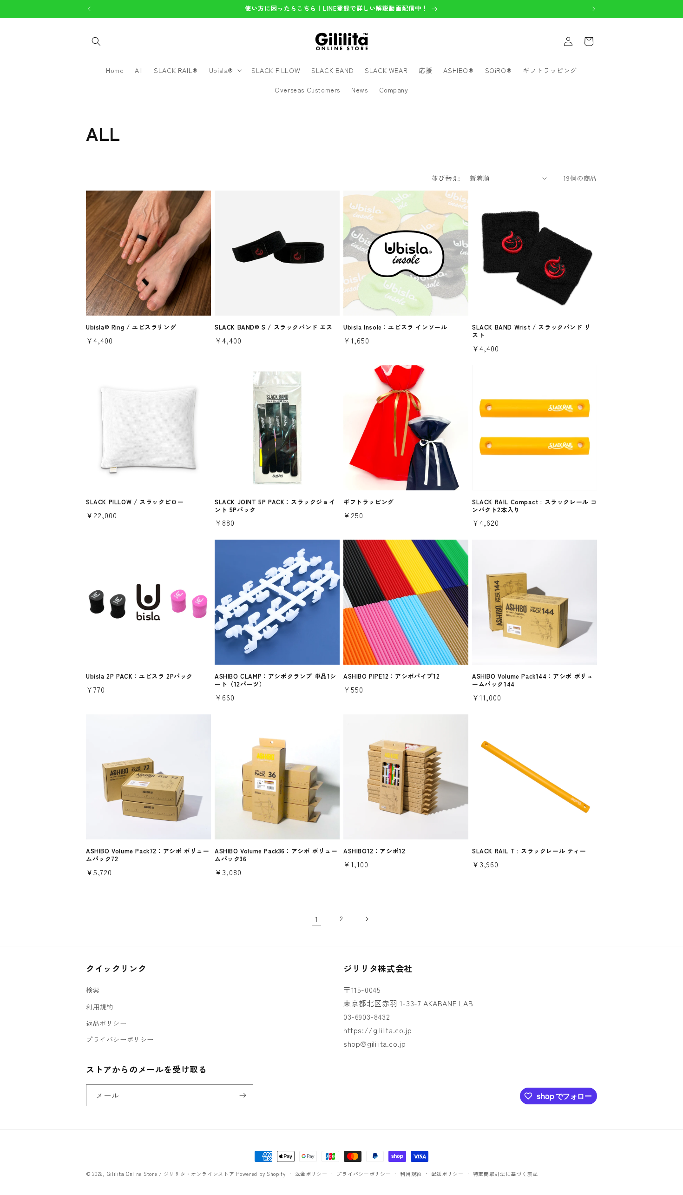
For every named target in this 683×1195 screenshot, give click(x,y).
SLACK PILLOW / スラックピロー (135, 502)
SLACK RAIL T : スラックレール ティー (529, 851)
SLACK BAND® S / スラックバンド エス (274, 327)
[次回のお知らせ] (594, 9)
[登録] (242, 1095)
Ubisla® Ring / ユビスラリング (131, 327)
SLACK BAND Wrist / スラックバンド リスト (531, 331)
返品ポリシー (106, 1023)
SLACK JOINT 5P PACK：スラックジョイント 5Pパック (275, 506)
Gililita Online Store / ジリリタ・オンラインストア (171, 1173)
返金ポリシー (311, 1173)
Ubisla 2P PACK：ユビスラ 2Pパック (139, 676)
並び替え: (446, 178)
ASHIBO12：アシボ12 (374, 851)
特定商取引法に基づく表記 (505, 1173)
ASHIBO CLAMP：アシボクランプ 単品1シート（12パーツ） (275, 680)
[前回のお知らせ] (89, 9)
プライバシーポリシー (120, 1039)
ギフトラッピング (368, 502)
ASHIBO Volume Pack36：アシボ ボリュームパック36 (276, 855)
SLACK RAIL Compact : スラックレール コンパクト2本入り (534, 506)
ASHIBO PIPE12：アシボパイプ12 (391, 676)
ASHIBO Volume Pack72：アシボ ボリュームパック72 (147, 855)
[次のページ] (366, 919)
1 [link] (316, 918)
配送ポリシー (447, 1173)
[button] (96, 41)
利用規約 (99, 1006)
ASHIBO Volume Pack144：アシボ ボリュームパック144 (532, 680)
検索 (92, 990)
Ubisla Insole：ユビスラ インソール (395, 327)
